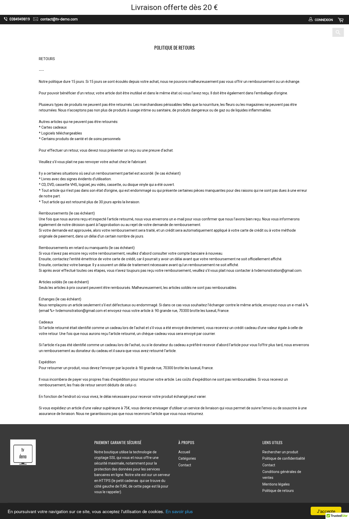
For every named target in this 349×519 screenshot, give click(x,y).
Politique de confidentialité (283, 458)
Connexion (324, 20)
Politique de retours (278, 491)
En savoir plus (179, 511)
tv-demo (45, 32)
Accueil (148, 32)
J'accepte (326, 511)
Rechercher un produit (280, 452)
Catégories (171, 32)
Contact (196, 32)
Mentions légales (276, 484)
